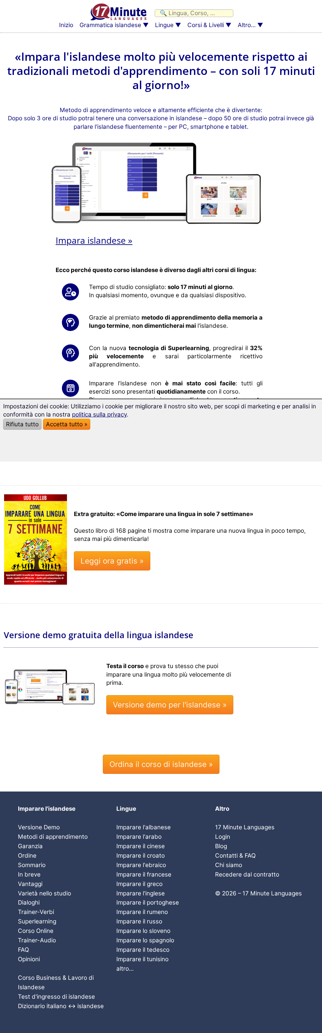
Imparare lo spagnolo (145, 940)
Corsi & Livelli (205, 25)
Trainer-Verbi (36, 912)
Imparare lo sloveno (143, 930)
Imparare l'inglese (140, 893)
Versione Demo (39, 827)
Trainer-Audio (37, 940)
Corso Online (35, 930)
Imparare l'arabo (139, 836)
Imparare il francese (143, 874)
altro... (125, 968)
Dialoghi (29, 902)
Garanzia (30, 846)
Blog (221, 846)
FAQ (23, 949)
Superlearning (37, 921)
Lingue (164, 25)
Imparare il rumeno (142, 912)
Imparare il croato (140, 855)
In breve (29, 874)
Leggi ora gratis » (112, 560)
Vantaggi (30, 884)
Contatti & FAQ (235, 855)
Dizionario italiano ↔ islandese (61, 1006)
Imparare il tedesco (142, 949)
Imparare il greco (139, 884)
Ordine (27, 855)
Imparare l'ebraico (141, 865)
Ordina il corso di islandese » (161, 764)
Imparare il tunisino (142, 959)
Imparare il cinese (140, 846)
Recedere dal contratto (247, 874)
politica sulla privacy (99, 414)
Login (222, 836)
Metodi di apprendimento (53, 836)
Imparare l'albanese (143, 827)
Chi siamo (228, 865)
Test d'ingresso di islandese (56, 996)
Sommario (32, 865)
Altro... (247, 25)
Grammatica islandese (110, 25)
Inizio (66, 25)
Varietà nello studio (44, 893)
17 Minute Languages (245, 827)
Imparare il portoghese (147, 902)
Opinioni (29, 959)
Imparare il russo (139, 921)
